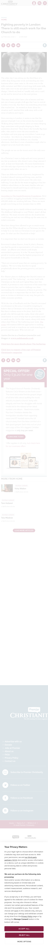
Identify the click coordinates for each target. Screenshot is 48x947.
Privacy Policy (26, 916)
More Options (24, 942)
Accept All (24, 929)
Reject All (24, 935)
